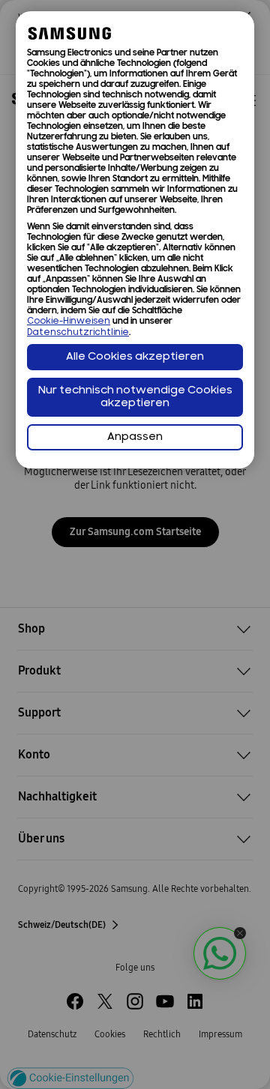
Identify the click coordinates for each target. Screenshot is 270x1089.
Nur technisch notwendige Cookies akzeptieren (135, 397)
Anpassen (135, 437)
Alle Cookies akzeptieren (135, 357)
